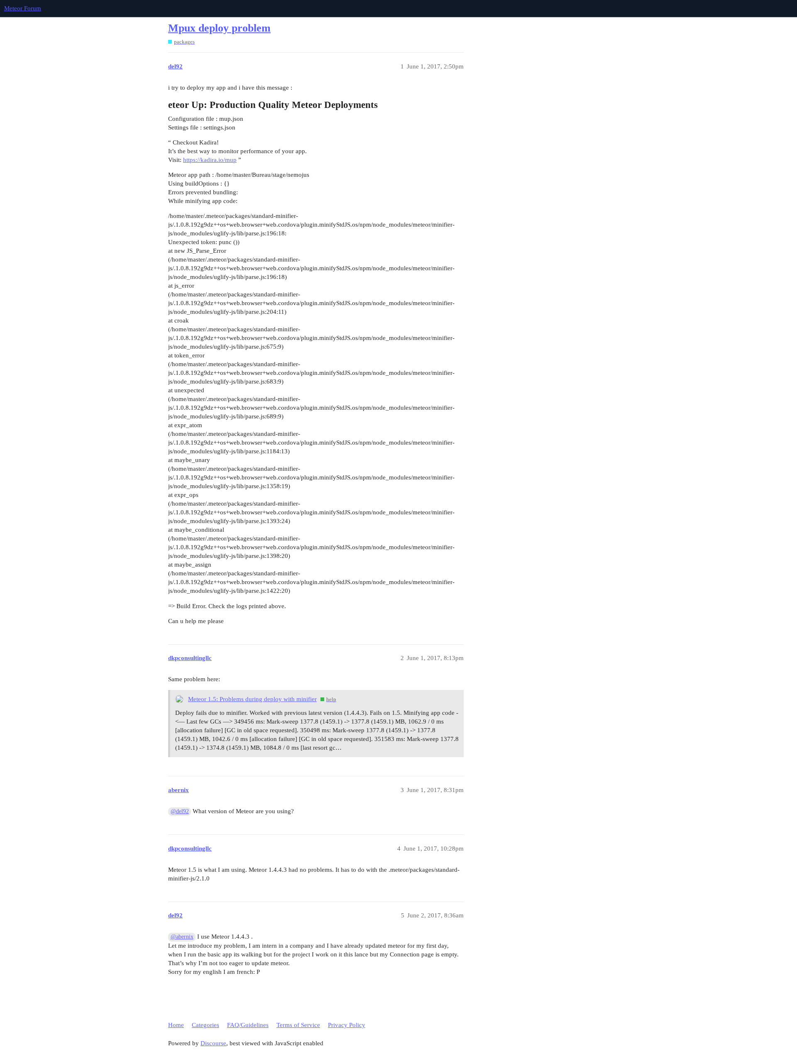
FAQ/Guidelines (248, 1025)
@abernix (182, 937)
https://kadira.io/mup (210, 160)
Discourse (213, 1043)
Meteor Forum (22, 8)
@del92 (180, 811)
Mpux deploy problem (219, 28)
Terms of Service (298, 1025)
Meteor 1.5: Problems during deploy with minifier (252, 699)
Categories (205, 1025)
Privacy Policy (346, 1025)
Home (176, 1025)
